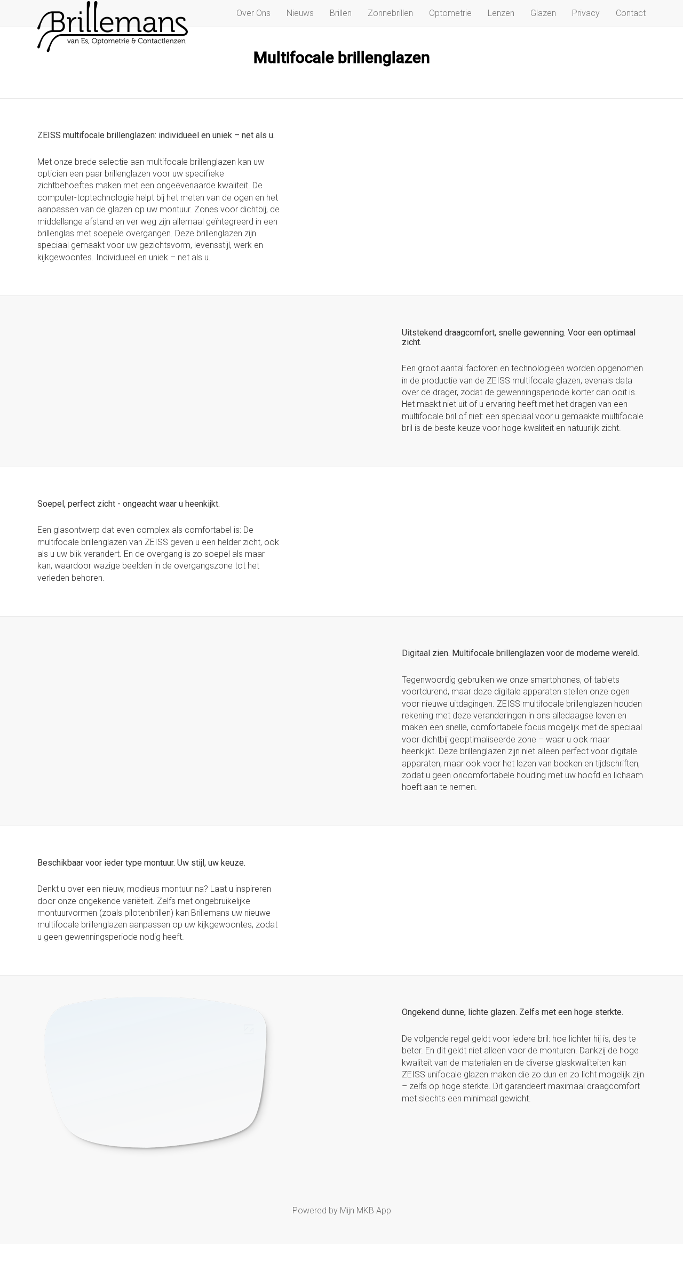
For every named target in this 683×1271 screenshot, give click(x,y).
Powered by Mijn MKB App (341, 1210)
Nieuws (300, 13)
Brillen (341, 13)
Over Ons (253, 13)
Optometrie (450, 13)
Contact (631, 13)
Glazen (543, 13)
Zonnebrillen (390, 13)
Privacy (586, 13)
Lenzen (501, 13)
